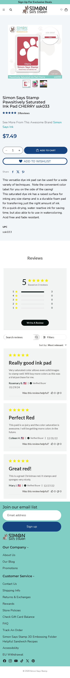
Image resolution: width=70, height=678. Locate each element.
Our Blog (9, 562)
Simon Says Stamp (38, 671)
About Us (9, 555)
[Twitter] (27, 661)
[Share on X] (18, 172)
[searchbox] (19, 337)
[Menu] (3, 9)
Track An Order (13, 630)
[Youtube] (16, 661)
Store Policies (12, 610)
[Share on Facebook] (13, 172)
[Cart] (66, 9)
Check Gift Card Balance (19, 617)
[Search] (10, 9)
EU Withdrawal (13, 655)
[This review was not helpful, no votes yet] (58, 392)
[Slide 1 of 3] (26, 83)
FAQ (5, 624)
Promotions (10, 568)
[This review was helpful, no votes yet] (52, 392)
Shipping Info (11, 591)
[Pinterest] (33, 661)
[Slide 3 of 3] (43, 83)
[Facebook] (5, 661)
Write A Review (35, 322)
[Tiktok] (22, 661)
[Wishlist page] (61, 10)
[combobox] (53, 345)
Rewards (8, 604)
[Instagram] (10, 661)
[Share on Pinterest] (23, 172)
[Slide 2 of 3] (35, 83)
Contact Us (10, 584)
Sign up (32, 527)
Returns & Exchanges (17, 597)
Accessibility (11, 648)
